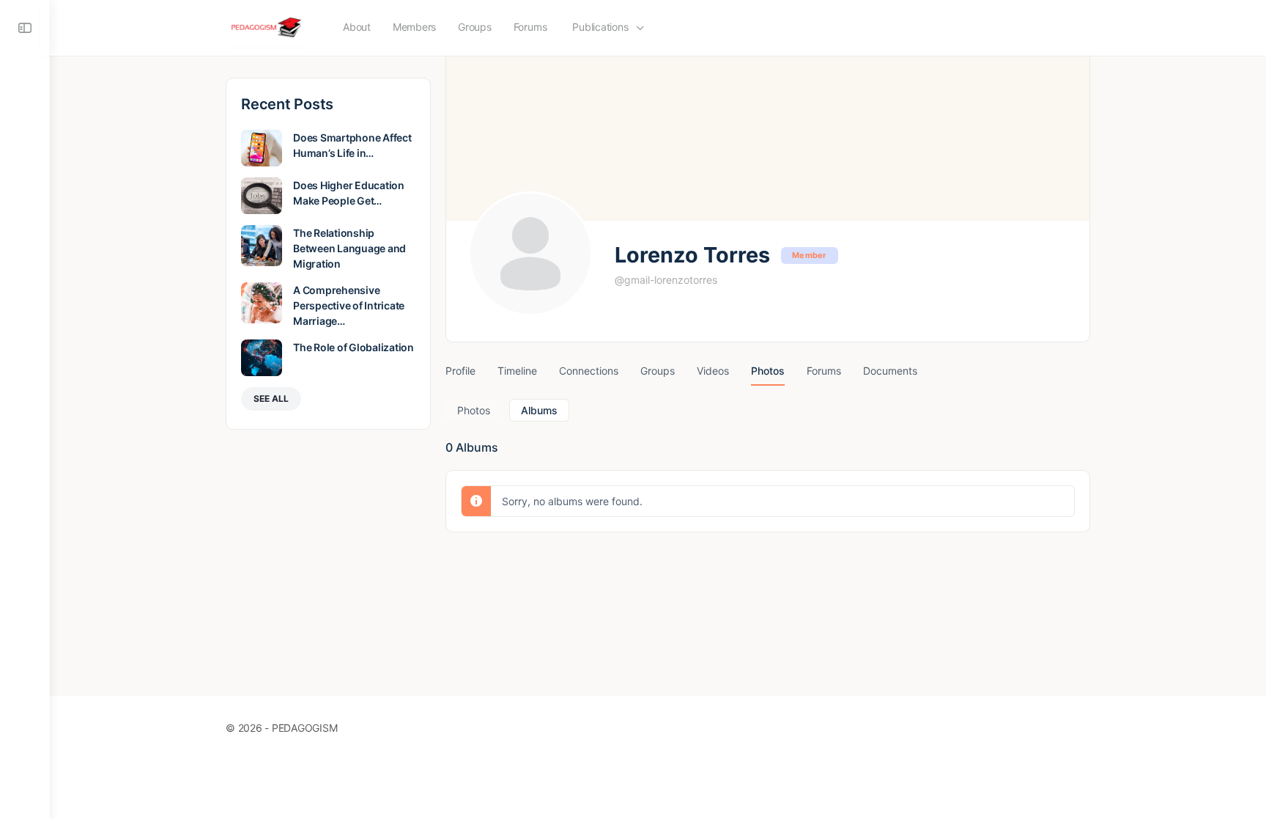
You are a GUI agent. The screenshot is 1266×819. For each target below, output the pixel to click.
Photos (473, 410)
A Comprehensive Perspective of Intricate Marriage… (348, 305)
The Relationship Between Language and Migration (349, 248)
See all (271, 398)
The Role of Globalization (353, 347)
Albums (539, 410)
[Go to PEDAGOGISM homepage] (268, 26)
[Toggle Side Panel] (24, 27)
